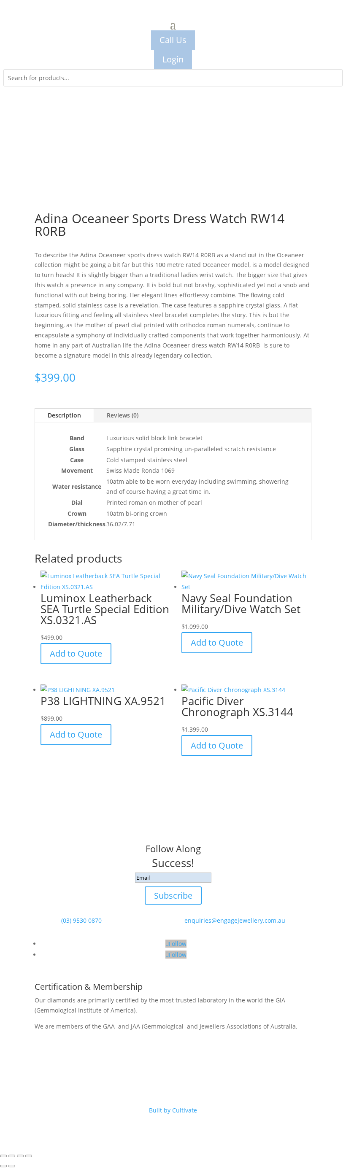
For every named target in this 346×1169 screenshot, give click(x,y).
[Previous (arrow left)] (3, 1166)
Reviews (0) (122, 415)
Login (173, 59)
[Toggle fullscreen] (11, 1156)
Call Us (173, 40)
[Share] (20, 1156)
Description (64, 415)
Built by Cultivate (173, 1110)
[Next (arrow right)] (11, 1166)
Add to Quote (76, 653)
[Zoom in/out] (3, 1156)
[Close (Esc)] (28, 1156)
